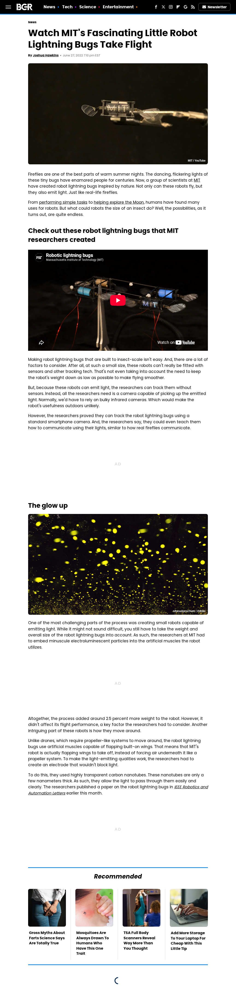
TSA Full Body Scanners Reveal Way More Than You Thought (139, 940)
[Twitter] (163, 7)
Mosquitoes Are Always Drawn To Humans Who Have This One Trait (92, 943)
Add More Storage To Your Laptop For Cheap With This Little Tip (188, 941)
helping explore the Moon (119, 203)
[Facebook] (156, 7)
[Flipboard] (178, 7)
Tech (67, 6)
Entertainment (118, 6)
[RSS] (193, 7)
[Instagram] (171, 7)
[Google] (185, 7)
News (49, 6)
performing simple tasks (63, 203)
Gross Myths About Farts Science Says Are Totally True (47, 937)
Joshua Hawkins (46, 55)
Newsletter (217, 7)
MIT (197, 180)
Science (87, 6)
